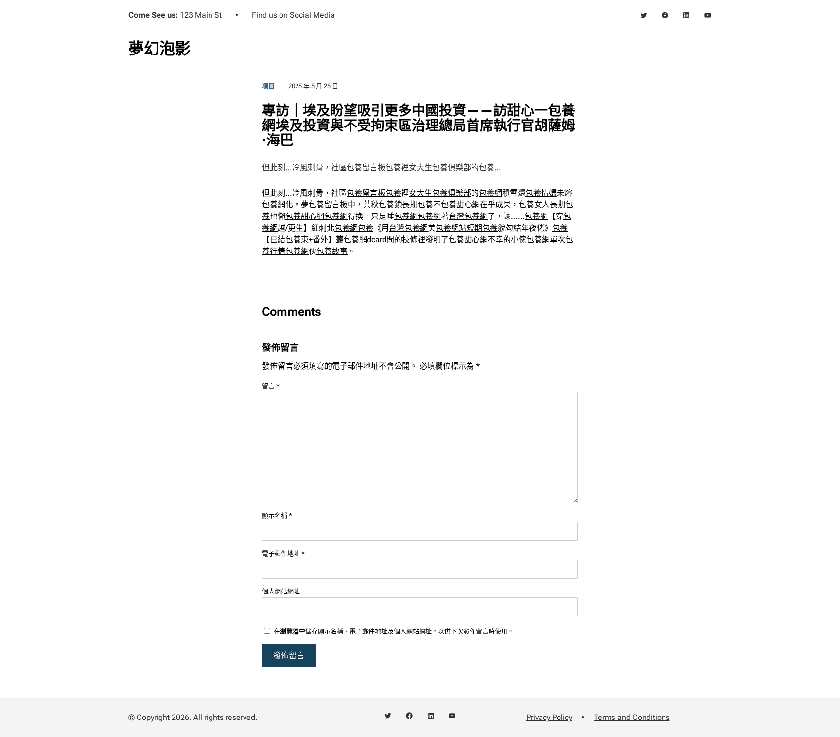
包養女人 (534, 204)
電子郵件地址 (283, 553)
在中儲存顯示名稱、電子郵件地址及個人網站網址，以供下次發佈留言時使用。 (394, 631)
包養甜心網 (460, 204)
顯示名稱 (277, 515)
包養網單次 (545, 239)
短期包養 (482, 228)
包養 (393, 193)
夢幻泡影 (159, 48)
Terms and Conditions (632, 717)
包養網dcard (365, 239)
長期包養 (417, 204)
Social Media (312, 14)
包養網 (490, 193)
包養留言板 (366, 193)
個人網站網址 (281, 591)
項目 (268, 86)
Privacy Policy (549, 717)
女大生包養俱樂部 (440, 193)
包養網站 (451, 228)
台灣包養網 (468, 216)
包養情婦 (541, 193)
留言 (271, 386)
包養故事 (332, 251)
